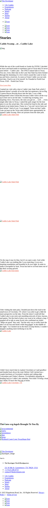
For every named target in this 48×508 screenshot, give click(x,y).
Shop (7, 13)
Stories (7, 16)
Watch (7, 11)
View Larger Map (5, 85)
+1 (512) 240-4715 (12, 470)
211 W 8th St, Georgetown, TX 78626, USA (21, 468)
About (7, 18)
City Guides (9, 5)
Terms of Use (12, 495)
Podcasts (8, 9)
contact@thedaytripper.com (15, 472)
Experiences (9, 7)
